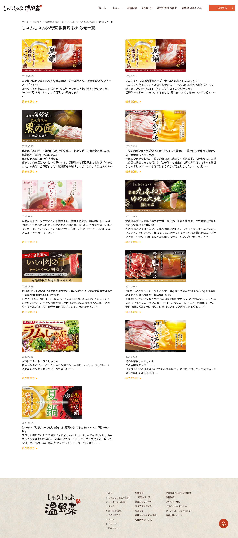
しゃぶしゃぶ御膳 (116, 501)
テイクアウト (114, 514)
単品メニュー (114, 528)
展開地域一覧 (144, 497)
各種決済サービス (143, 519)
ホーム (102, 8)
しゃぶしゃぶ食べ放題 (118, 497)
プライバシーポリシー (176, 506)
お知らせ (147, 8)
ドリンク (112, 523)
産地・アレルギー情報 (145, 515)
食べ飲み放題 (114, 510)
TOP (223, 525)
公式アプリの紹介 (167, 8)
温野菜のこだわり (143, 501)
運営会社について (174, 515)
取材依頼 (170, 497)
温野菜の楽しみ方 (192, 8)
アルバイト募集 (173, 501)
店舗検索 (132, 8)
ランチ (111, 506)
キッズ (111, 519)
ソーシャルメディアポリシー (179, 510)
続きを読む (28, 101)
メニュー (117, 8)
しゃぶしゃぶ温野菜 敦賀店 (81, 22)
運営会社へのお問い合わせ (178, 492)
